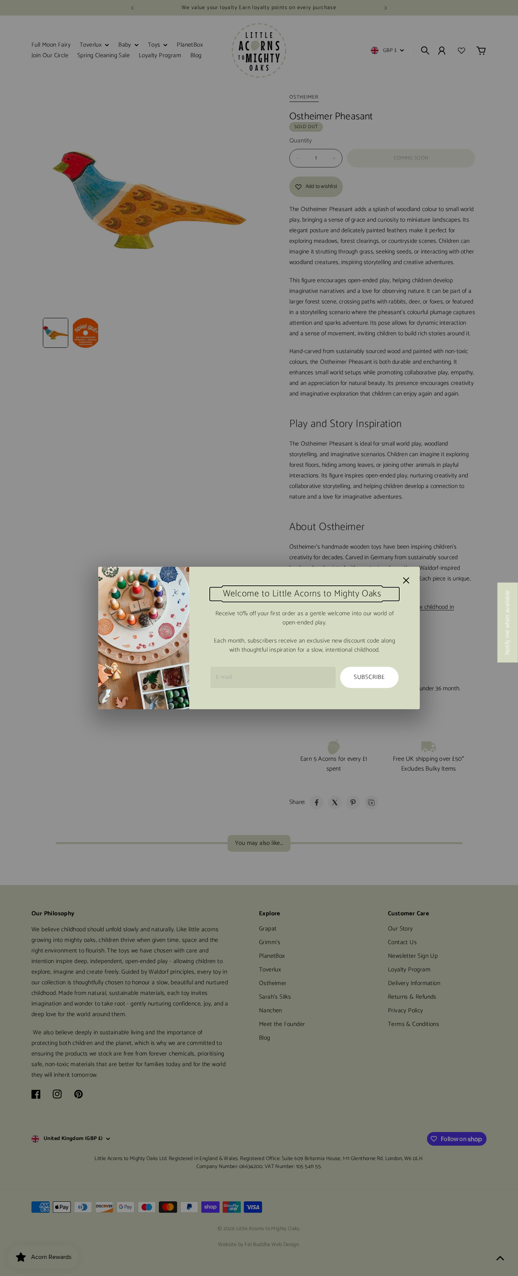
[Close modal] (406, 580)
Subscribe (369, 677)
